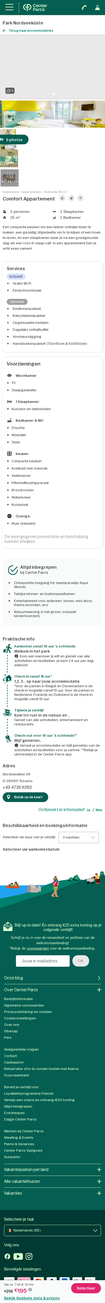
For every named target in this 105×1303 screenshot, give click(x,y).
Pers (8, 1038)
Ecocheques (14, 1113)
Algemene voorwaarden (24, 1005)
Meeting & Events (18, 1138)
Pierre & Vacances (19, 1144)
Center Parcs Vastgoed (23, 1150)
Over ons (11, 1025)
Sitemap (11, 1031)
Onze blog (13, 978)
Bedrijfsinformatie (18, 999)
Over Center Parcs (21, 989)
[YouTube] (18, 1257)
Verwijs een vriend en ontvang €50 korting (39, 1100)
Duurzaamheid (16, 1075)
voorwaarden (38, 948)
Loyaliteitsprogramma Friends (29, 1093)
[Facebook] (7, 1257)
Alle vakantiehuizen (22, 1181)
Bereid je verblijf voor (21, 1087)
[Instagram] (29, 1257)
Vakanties (13, 1193)
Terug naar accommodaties (31, 31)
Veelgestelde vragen (21, 1049)
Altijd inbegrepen (18, 1106)
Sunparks (12, 1157)
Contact (10, 1056)
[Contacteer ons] (84, 7)
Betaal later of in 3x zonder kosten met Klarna (41, 1069)
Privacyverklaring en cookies (28, 1012)
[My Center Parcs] (97, 7)
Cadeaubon (14, 1062)
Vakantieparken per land (26, 1169)
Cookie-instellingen (20, 1018)
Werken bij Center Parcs (24, 1131)
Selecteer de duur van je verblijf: (29, 837)
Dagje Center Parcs (20, 1119)
